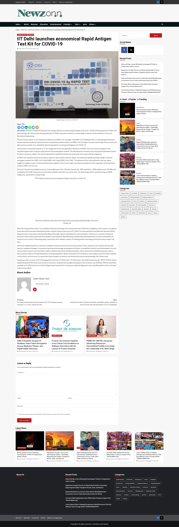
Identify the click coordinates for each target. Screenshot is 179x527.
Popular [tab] (132, 99)
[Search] (162, 24)
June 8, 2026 (66, 351)
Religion (146, 209)
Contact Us (47, 2)
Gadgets (142, 201)
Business (34, 24)
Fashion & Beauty (147, 197)
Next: (93, 302)
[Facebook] (19, 127)
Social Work (125, 213)
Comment (20, 372)
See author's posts (42, 284)
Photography (142, 205)
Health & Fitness (22, 34)
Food (135, 201)
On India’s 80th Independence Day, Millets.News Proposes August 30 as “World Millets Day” (139, 85)
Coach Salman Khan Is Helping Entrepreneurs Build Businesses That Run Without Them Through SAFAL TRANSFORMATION (141, 91)
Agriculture (125, 193)
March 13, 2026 (102, 351)
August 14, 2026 (92, 461)
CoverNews (95, 524)
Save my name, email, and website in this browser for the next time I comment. (45, 414)
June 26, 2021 (32, 48)
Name (19, 398)
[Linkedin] (26, 127)
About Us (31, 2)
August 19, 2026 (32, 459)
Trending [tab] (143, 99)
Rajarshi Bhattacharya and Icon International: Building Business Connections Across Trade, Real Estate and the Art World (141, 79)
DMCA (54, 2)
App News (134, 193)
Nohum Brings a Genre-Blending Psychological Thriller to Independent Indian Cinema (139, 65)
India (17, 24)
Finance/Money (126, 201)
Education (44, 24)
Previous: (39, 302)
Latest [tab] (124, 99)
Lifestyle (67, 24)
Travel (138, 123)
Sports (134, 213)
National (31, 34)
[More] (37, 127)
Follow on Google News (65, 2)
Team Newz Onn (23, 48)
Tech (77, 24)
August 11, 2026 (152, 461)
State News (141, 213)
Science (154, 209)
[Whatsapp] (29, 127)
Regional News (136, 209)
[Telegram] (33, 127)
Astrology (143, 193)
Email (70, 398)
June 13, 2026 (32, 351)
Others (91, 24)
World (26, 24)
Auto (85, 24)
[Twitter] (22, 127)
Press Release (125, 209)
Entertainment (55, 24)
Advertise (39, 2)
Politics (151, 205)
